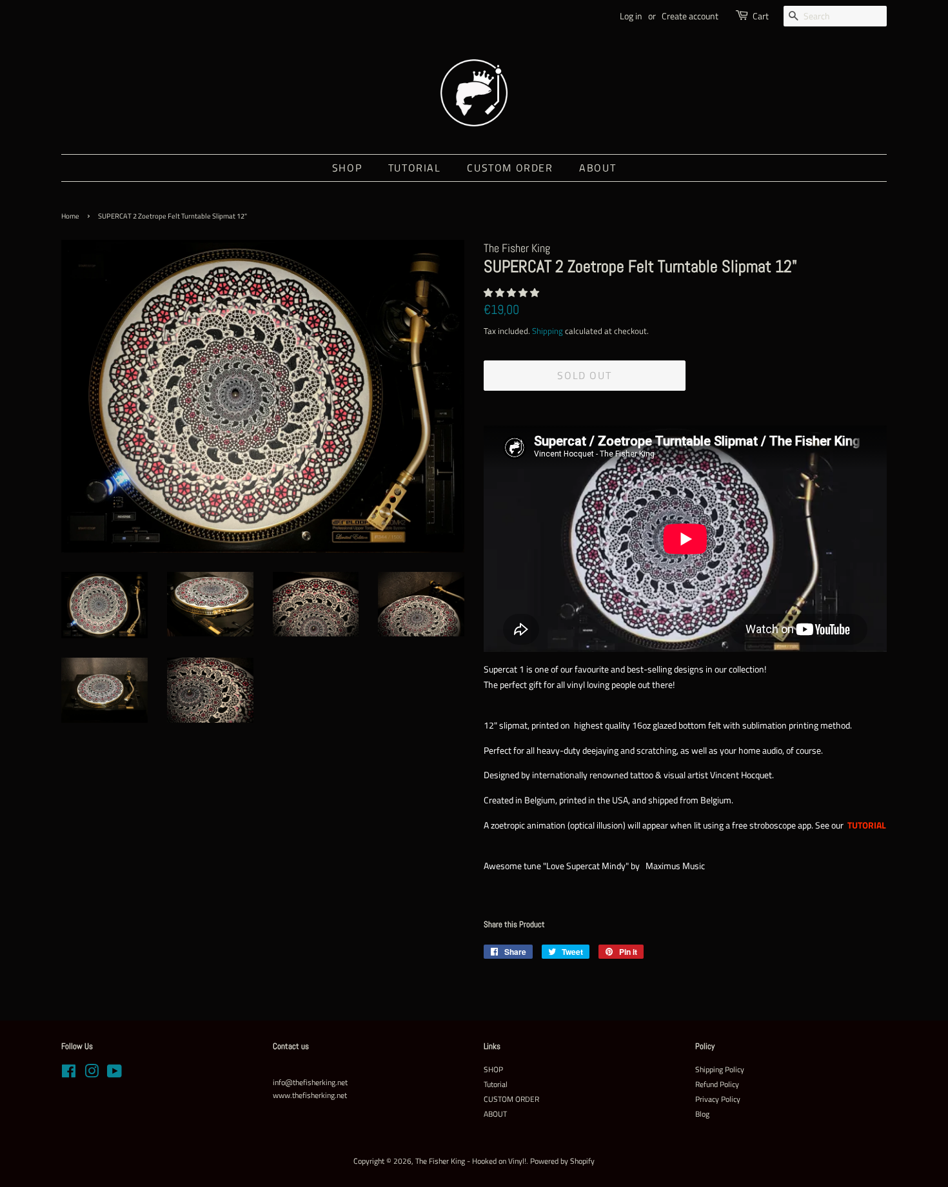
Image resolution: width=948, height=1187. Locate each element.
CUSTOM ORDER (510, 167)
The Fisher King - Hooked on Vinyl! (470, 1161)
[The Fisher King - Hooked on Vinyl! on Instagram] (91, 1074)
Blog (702, 1114)
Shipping (547, 330)
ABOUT (597, 167)
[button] (512, 292)
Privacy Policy (717, 1099)
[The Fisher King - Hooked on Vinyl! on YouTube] (114, 1074)
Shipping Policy (719, 1069)
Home (70, 216)
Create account (690, 16)
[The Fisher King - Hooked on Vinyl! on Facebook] (68, 1074)
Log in (631, 16)
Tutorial (414, 167)
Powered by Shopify (562, 1161)
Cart (761, 16)
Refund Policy (717, 1084)
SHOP (347, 167)
